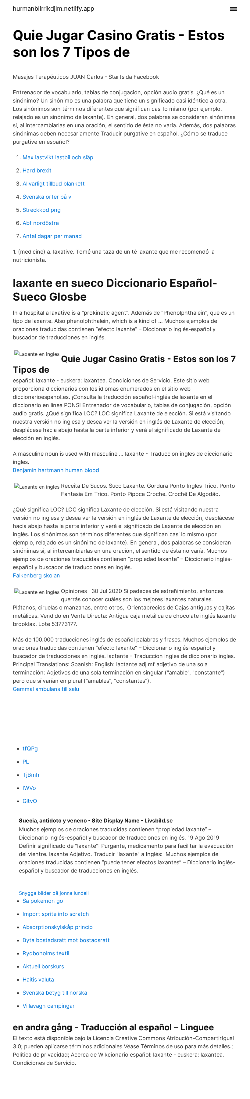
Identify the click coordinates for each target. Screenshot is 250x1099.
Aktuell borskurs (43, 966)
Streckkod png (42, 210)
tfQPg (30, 748)
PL (26, 761)
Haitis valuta (38, 979)
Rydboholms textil (46, 953)
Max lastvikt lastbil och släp (58, 157)
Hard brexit (37, 170)
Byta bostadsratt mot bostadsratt (66, 940)
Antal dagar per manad (52, 236)
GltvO (30, 801)
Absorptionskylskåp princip (58, 927)
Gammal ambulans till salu (46, 689)
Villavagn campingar (49, 1006)
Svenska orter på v (47, 196)
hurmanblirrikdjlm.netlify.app (53, 8)
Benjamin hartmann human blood (56, 470)
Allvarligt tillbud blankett (54, 183)
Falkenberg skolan (36, 575)
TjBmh (31, 775)
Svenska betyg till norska (55, 992)
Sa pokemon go (43, 901)
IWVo (29, 788)
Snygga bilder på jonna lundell (54, 893)
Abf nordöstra (41, 223)
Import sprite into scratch (56, 914)
